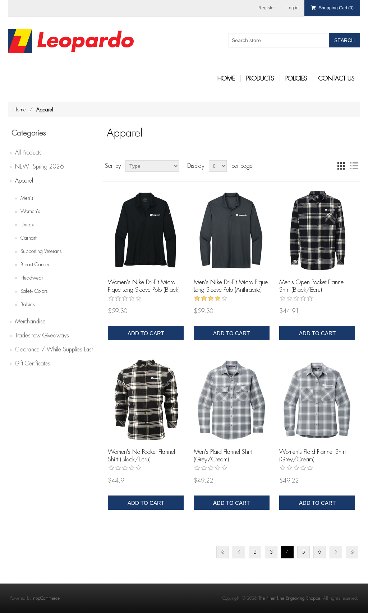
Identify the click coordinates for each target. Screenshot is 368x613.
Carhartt (28, 237)
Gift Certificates (32, 364)
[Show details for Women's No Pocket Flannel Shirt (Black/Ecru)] (145, 399)
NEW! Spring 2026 (39, 167)
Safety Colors (33, 291)
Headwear (31, 277)
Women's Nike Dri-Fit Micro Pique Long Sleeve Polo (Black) (144, 285)
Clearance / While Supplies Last (54, 349)
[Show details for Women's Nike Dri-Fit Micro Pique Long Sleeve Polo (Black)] (145, 230)
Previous (239, 552)
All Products (28, 153)
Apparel (24, 181)
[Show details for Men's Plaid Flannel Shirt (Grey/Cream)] (231, 399)
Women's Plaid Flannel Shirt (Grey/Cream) (312, 455)
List (354, 166)
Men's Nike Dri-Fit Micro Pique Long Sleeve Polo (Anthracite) (231, 285)
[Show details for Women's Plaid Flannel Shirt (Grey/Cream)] (317, 399)
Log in (292, 7)
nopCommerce (46, 598)
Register (266, 7)
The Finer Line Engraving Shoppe (289, 598)
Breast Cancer (35, 264)
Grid (341, 166)
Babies (27, 304)
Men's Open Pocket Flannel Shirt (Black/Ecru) (312, 285)
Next (336, 552)
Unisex (27, 224)
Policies (296, 78)
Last (352, 552)
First (222, 552)
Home (226, 78)
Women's (30, 211)
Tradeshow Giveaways (42, 335)
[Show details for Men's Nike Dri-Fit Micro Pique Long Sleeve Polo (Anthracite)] (231, 230)
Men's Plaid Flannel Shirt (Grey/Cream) (223, 455)
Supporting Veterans (40, 251)
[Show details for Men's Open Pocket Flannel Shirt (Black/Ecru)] (317, 230)
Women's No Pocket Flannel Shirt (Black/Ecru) (141, 455)
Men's (26, 198)
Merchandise (30, 321)
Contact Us (336, 78)
